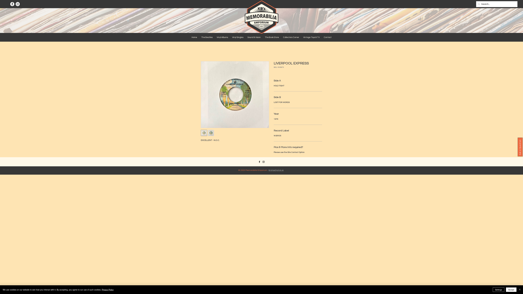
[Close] (519, 289)
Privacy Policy (108, 289)
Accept (511, 289)
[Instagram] (18, 4)
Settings (498, 289)
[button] (207, 37)
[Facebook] (12, 4)
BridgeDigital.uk (276, 170)
